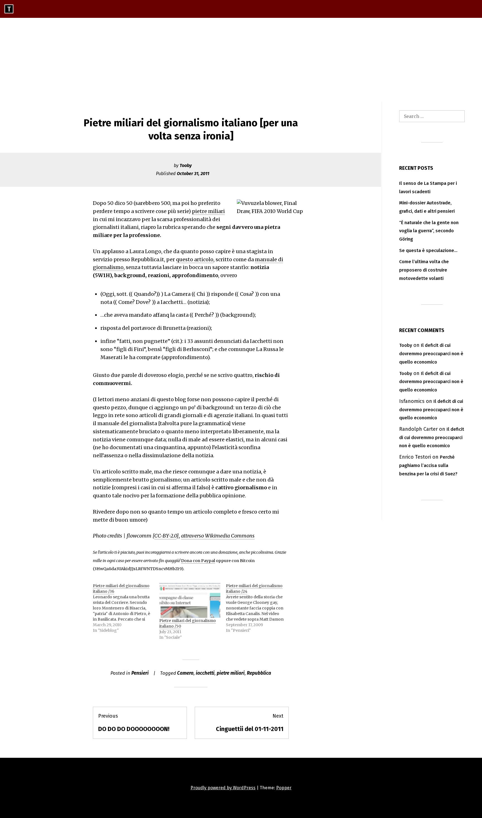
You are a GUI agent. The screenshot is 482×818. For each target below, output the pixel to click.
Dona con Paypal (198, 560)
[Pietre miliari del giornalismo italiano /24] (259, 608)
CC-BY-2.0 (165, 536)
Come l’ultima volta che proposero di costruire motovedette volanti (424, 270)
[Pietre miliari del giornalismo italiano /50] (189, 600)
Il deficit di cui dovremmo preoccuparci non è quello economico (431, 354)
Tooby (186, 165)
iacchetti (205, 673)
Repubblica (259, 673)
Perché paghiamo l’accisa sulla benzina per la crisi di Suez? (428, 465)
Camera (185, 673)
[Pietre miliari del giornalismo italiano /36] (126, 608)
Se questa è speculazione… (428, 250)
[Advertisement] (241, 60)
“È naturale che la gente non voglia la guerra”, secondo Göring (429, 231)
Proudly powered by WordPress (223, 787)
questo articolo (194, 259)
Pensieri (140, 673)
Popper (283, 787)
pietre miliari (208, 211)
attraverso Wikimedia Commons (218, 536)
